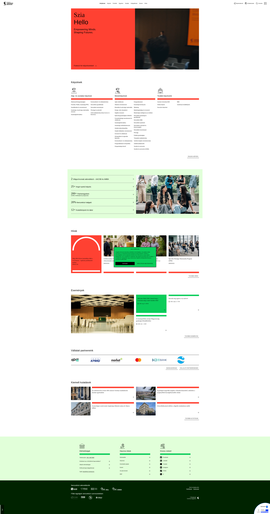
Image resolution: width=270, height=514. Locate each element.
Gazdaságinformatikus (120, 122)
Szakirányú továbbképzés (183, 104)
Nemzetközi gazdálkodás (97, 104)
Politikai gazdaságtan (139, 135)
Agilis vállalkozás (119, 102)
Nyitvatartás (123, 457)
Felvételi (115, 3)
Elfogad (125, 263)
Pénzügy (136, 132)
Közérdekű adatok (124, 464)
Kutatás (127, 3)
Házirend (122, 460)
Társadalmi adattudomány (140, 138)
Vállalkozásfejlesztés (139, 143)
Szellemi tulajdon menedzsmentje (142, 140)
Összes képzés (193, 156)
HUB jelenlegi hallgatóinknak (87, 468)
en (265, 3)
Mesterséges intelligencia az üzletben (143, 112)
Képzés (109, 3)
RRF (121, 474)
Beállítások (189, 489)
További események (191, 336)
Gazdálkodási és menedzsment (79, 107)
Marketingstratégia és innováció (142, 110)
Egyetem (121, 3)
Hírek (145, 3)
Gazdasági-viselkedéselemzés (122, 125)
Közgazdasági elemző (120, 146)
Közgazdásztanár (138, 102)
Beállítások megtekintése (145, 263)
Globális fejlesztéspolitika (121, 128)
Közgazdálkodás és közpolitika (122, 143)
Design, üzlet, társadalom (121, 110)
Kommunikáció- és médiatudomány (99, 102)
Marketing (136, 107)
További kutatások (191, 418)
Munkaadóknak (171, 368)
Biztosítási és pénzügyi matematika (123, 107)
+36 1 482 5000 (90, 457)
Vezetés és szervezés (139, 146)
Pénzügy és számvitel (96, 110)
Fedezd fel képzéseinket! (84, 66)
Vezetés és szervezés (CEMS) (141, 149)
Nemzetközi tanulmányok (97, 107)
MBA (178, 102)
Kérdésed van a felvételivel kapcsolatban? (90, 461)
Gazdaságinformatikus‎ (76, 114)
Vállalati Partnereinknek (189, 368)
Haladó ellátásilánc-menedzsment (123, 131)
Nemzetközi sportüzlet (139, 122)
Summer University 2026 (163, 102)
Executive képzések (162, 107)
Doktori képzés (161, 104)
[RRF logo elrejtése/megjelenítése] (2, 509)
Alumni (141, 3)
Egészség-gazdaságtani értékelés (123, 115)
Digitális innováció (119, 112)
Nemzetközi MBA (138, 120)
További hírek (193, 276)
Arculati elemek (124, 470)
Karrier (121, 467)
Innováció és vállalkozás (121, 133)
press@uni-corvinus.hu (88, 471)
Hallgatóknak (134, 3)
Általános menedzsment (121, 104)
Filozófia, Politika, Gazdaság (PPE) (80, 104)
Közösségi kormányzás (139, 104)
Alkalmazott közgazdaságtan (78, 102)
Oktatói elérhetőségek (85, 464)
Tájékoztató (196, 489)
